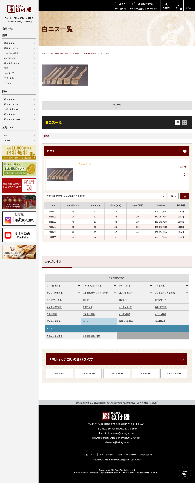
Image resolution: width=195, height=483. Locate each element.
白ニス (46, 136)
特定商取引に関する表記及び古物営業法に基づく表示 (117, 459)
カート (178, 8)
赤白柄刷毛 (160, 321)
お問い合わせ (146, 454)
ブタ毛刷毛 (160, 285)
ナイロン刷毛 (125, 285)
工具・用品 (9, 78)
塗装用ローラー (11, 48)
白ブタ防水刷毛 (54, 285)
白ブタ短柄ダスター (127, 292)
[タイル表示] (184, 122)
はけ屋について (88, 454)
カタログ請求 (152, 8)
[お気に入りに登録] (184, 151)
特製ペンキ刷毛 (126, 321)
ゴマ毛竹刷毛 (89, 314)
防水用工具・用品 (174, 373)
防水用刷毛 (59, 373)
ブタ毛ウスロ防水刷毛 (165, 292)
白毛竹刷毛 (52, 314)
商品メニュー (185, 472)
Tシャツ (7, 83)
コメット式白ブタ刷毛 (92, 285)
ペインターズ (10, 58)
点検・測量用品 (116, 373)
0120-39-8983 (109, 428)
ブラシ (7, 140)
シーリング (9, 73)
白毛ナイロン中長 (55, 335)
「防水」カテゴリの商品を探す (71, 359)
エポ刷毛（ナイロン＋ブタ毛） (95, 292)
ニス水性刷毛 (161, 306)
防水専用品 (145, 373)
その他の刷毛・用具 (91, 335)
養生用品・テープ (11, 63)
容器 (6, 68)
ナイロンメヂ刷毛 (54, 306)
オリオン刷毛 (160, 314)
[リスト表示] (177, 122)
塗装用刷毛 (9, 43)
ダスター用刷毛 (54, 321)
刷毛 (6, 135)
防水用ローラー (88, 373)
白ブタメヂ (123, 299)
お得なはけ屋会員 (137, 8)
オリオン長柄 (124, 314)
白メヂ (86, 299)
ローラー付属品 (11, 53)
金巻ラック (87, 306)
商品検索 (166, 7)
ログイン (125, 4)
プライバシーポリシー (126, 454)
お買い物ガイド (120, 8)
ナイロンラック (125, 306)
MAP (141, 424)
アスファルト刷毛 (54, 299)
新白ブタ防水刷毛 (55, 292)
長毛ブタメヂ (160, 299)
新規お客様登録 (147, 4)
